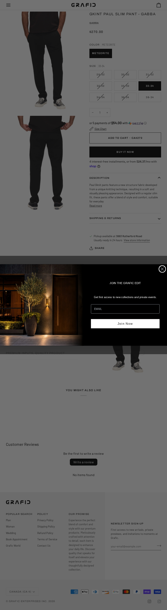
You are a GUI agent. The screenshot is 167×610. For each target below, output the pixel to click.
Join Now (125, 323)
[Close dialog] (162, 269)
